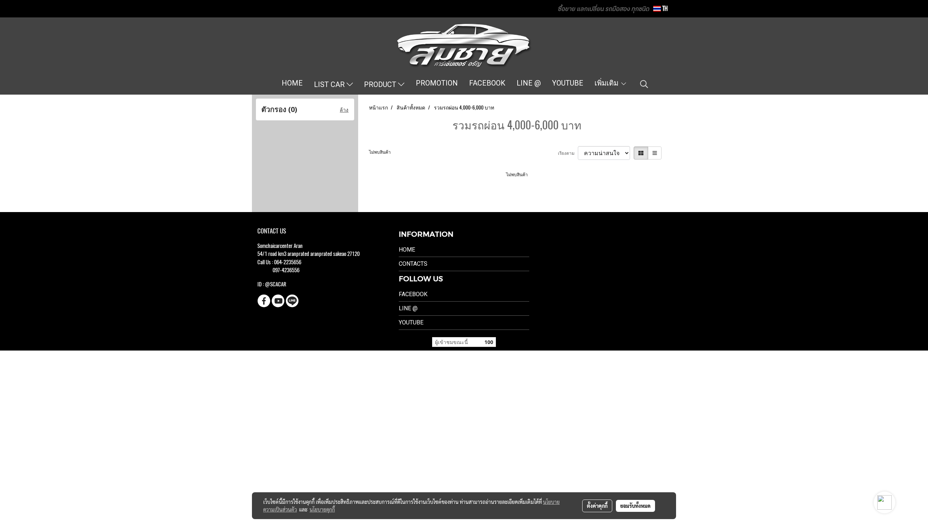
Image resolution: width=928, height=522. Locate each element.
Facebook (413, 294)
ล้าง (344, 109)
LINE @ (529, 83)
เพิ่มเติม (607, 83)
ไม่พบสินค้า (380, 152)
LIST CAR (330, 84)
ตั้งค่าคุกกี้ (597, 505)
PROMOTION (437, 83)
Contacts (413, 263)
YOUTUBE (567, 83)
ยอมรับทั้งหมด (635, 505)
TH (664, 8)
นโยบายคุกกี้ (322, 509)
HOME (292, 83)
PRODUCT (381, 84)
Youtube (411, 322)
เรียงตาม (568, 153)
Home (407, 249)
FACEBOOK (487, 83)
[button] (644, 84)
